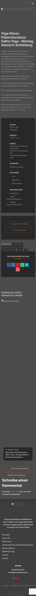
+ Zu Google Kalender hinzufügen (18, 224)
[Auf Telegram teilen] (27, 265)
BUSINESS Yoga (8, 552)
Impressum (27, 593)
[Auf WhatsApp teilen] (22, 265)
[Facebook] (13, 578)
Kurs (13, 176)
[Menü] (33, 3)
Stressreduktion (8, 250)
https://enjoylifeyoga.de (14, 204)
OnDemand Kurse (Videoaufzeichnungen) (17, 545)
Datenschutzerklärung (13, 593)
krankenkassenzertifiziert (12, 247)
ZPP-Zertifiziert (17, 183)
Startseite (6, 535)
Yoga (20, 250)
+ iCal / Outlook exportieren (18, 230)
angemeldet (14, 491)
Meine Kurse (6, 541)
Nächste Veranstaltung (16, 475)
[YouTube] (19, 578)
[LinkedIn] (13, 265)
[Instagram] (16, 578)
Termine (5, 555)
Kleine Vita (6, 538)
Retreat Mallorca (8, 548)
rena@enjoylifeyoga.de (13, 199)
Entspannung (17, 244)
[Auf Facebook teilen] (9, 265)
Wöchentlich (16, 180)
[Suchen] (28, 3)
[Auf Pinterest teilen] (18, 265)
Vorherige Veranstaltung (19, 468)
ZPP (26, 250)
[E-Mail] (18, 269)
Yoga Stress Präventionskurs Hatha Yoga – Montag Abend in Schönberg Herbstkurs (17, 454)
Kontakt (5, 558)
